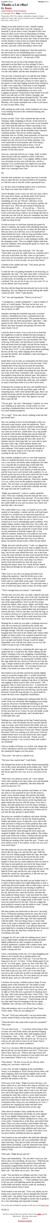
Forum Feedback (20, 11)
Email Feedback (7, 11)
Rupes (8, 8)
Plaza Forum (45, 1205)
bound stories (25, 1220)
